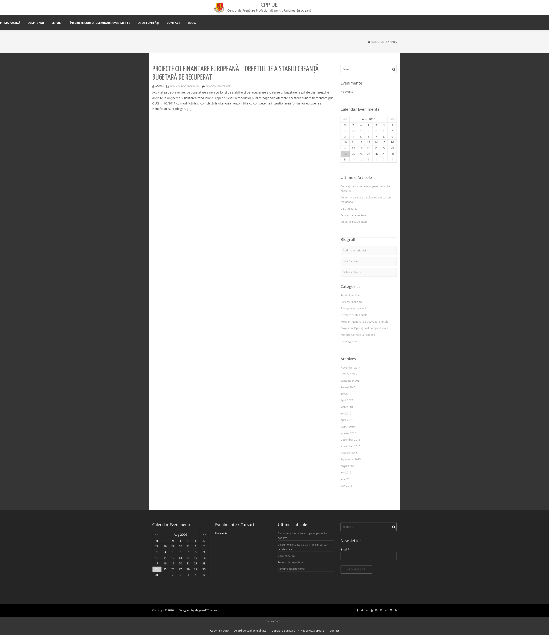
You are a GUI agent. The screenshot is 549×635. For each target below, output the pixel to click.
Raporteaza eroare (312, 630)
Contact (334, 630)
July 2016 (346, 413)
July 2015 (346, 472)
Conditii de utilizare (283, 630)
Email (345, 549)
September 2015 (351, 459)
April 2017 (347, 400)
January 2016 (348, 433)
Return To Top (274, 621)
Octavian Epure (352, 272)
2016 (384, 42)
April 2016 (347, 420)
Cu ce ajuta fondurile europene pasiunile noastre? (365, 188)
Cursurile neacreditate (354, 222)
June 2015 (346, 479)
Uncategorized (350, 341)
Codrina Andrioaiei (354, 250)
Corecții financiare (352, 302)
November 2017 (350, 367)
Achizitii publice (350, 295)
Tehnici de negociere (353, 215)
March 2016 (348, 426)
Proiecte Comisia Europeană (358, 335)
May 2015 (346, 485)
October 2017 (349, 374)
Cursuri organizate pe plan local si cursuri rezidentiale (366, 200)
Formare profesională (354, 315)
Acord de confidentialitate (250, 630)
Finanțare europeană (184, 86)
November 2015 (350, 446)
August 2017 (348, 387)
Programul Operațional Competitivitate (364, 328)
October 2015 (349, 453)
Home (375, 42)
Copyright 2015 (219, 630)
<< (345, 119)
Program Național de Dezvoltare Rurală (364, 322)
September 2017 (351, 381)
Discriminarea (349, 208)
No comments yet (218, 86)
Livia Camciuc (351, 261)
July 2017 (346, 394)
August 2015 (348, 466)
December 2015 (350, 439)
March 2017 (348, 407)
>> (392, 119)
